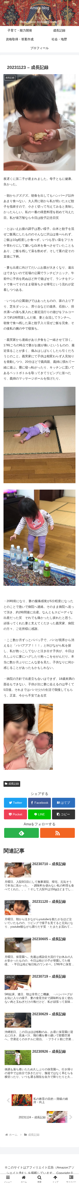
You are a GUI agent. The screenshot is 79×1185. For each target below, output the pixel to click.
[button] (70, 809)
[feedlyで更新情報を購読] (21, 833)
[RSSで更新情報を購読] (57, 833)
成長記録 (13, 783)
